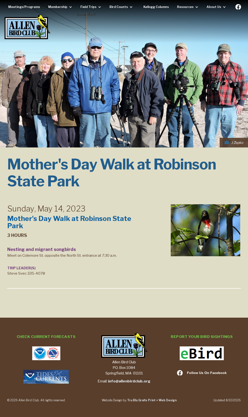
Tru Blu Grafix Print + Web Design (152, 400)
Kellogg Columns (156, 7)
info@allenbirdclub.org (129, 381)
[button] (61, 7)
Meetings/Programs (24, 7)
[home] (27, 27)
